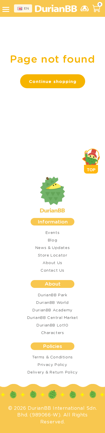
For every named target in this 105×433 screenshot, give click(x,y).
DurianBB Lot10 (52, 324)
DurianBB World (52, 302)
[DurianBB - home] (56, 8)
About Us (52, 262)
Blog (52, 239)
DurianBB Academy (52, 309)
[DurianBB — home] (52, 194)
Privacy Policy (52, 364)
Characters (52, 332)
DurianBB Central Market (52, 317)
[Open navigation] (6, 10)
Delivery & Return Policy (52, 371)
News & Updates (52, 247)
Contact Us (52, 270)
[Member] (84, 8)
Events (53, 232)
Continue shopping (52, 81)
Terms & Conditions (52, 356)
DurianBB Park (52, 294)
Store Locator (52, 254)
